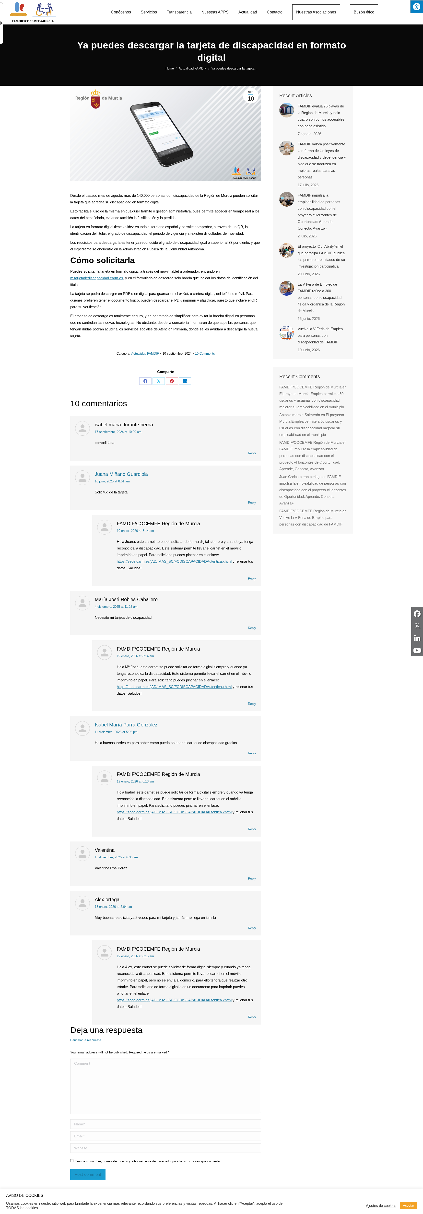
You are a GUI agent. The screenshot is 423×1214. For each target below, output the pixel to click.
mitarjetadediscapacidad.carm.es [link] (96, 278)
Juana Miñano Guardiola (121, 474)
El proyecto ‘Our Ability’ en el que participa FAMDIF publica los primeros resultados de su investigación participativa (321, 256)
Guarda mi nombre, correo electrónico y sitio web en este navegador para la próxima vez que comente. (148, 1161)
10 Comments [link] (205, 353)
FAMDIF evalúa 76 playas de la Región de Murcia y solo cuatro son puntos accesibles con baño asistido (321, 116)
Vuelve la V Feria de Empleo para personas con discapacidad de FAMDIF (320, 335)
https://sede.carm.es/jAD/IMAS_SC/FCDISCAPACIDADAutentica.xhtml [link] (174, 561)
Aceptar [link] (408, 1205)
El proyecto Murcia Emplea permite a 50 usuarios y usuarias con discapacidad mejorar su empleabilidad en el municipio (311, 400)
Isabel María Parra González (126, 724)
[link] (2, 23)
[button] (416, 6)
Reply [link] (252, 453)
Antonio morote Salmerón (299, 415)
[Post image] (286, 110)
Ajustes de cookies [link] (381, 1206)
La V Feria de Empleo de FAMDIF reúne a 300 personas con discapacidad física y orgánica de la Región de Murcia (321, 297)
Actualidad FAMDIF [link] (145, 353)
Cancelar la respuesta (85, 1040)
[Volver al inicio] (33, 12)
